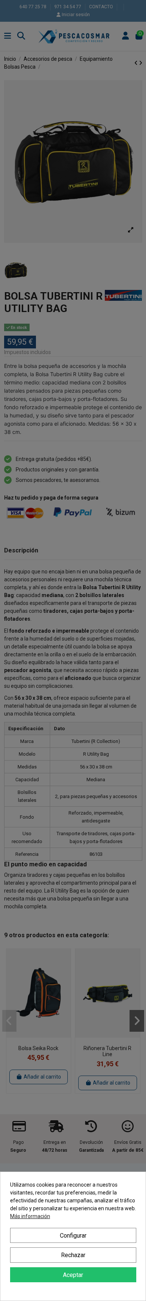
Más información (30, 1216)
